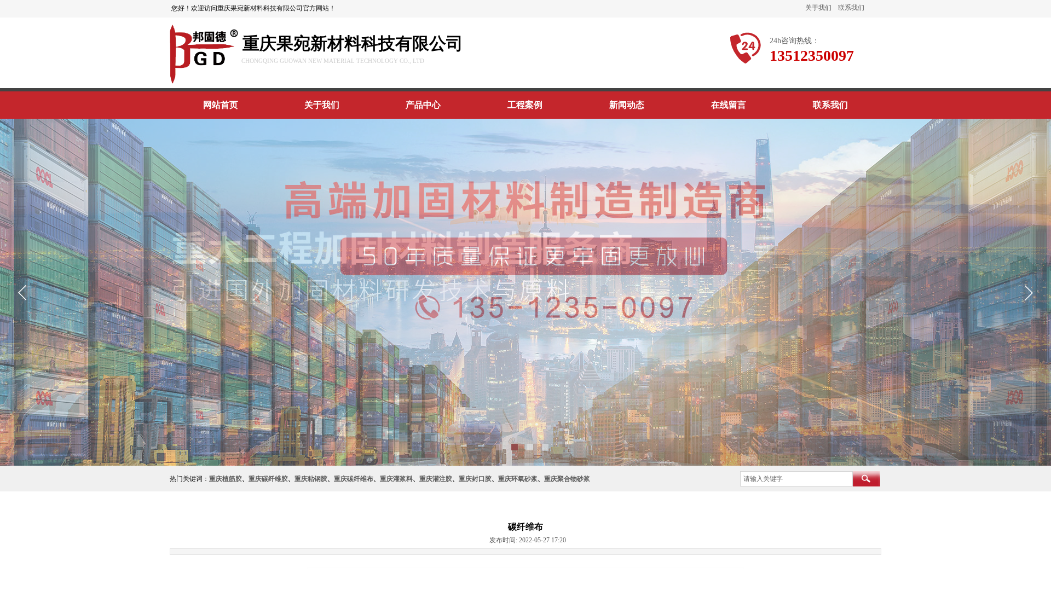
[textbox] (796, 478)
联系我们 (851, 7)
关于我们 (818, 7)
